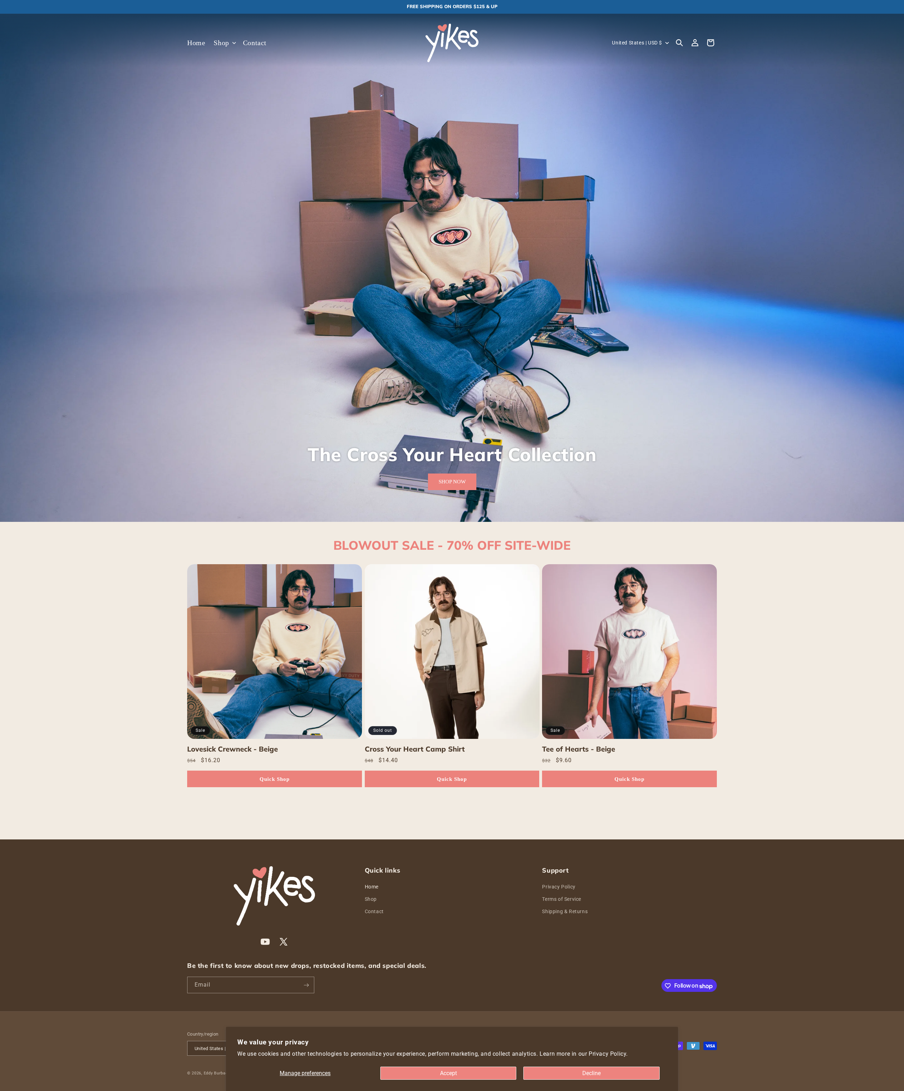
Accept (448, 1073)
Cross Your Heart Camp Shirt (415, 749)
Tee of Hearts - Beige (578, 749)
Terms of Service (561, 899)
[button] (223, 43)
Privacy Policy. (608, 1053)
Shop (371, 899)
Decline (591, 1073)
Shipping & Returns (565, 911)
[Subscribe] (306, 985)
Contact (374, 911)
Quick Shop (275, 779)
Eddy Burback (217, 1073)
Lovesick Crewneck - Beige (232, 749)
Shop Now (451, 482)
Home (372, 886)
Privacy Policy (558, 886)
